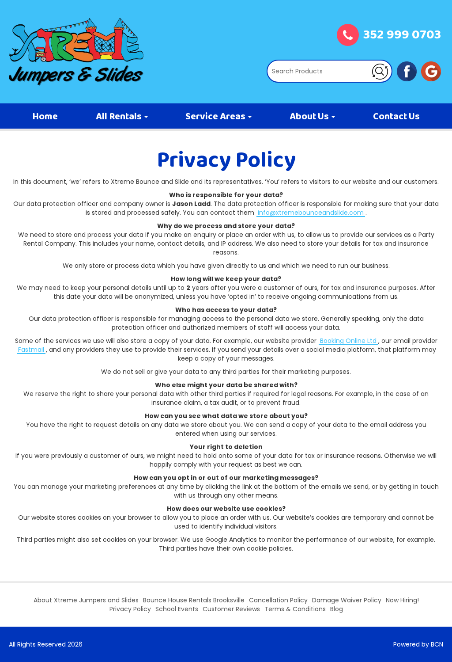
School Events (176, 609)
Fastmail (31, 349)
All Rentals (119, 117)
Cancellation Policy (278, 600)
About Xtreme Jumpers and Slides (86, 600)
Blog (336, 609)
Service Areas (216, 117)
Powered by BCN (418, 644)
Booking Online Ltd (348, 340)
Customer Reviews (231, 609)
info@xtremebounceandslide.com (311, 212)
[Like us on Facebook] (407, 70)
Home (45, 117)
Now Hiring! (402, 600)
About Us (310, 117)
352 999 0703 (402, 35)
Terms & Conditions (295, 609)
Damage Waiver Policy (346, 600)
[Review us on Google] (431, 70)
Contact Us (396, 117)
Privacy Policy (130, 609)
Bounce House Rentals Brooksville (194, 600)
